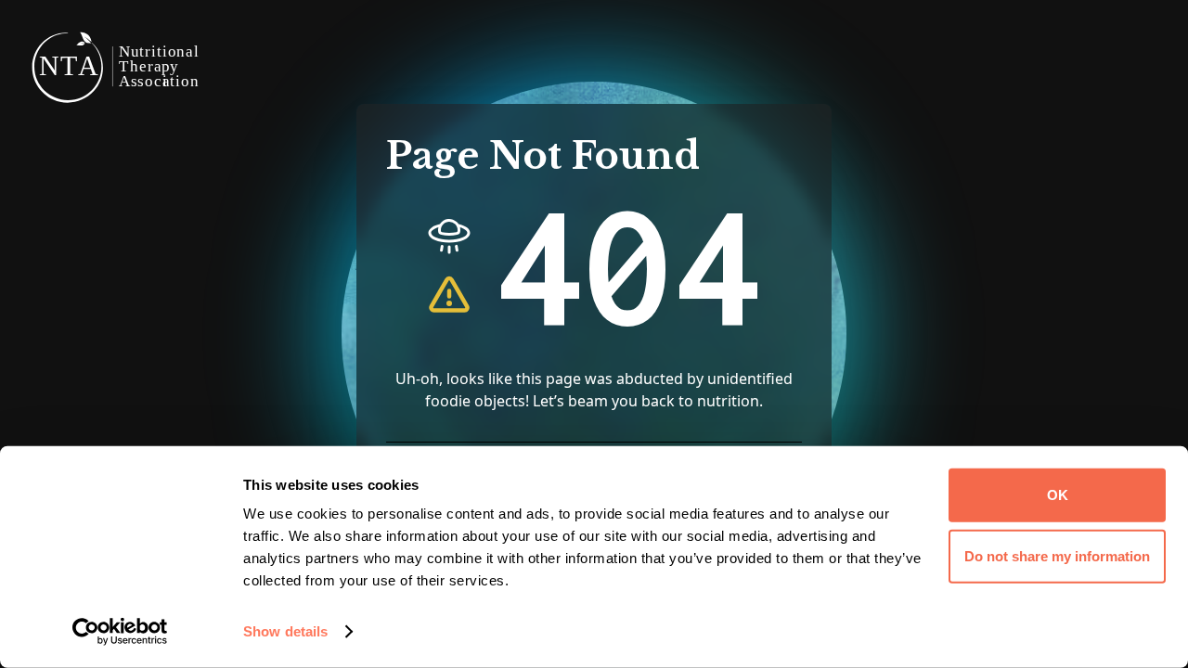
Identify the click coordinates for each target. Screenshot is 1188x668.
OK (1057, 495)
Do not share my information (1057, 555)
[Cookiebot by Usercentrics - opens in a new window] (120, 632)
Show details (285, 631)
